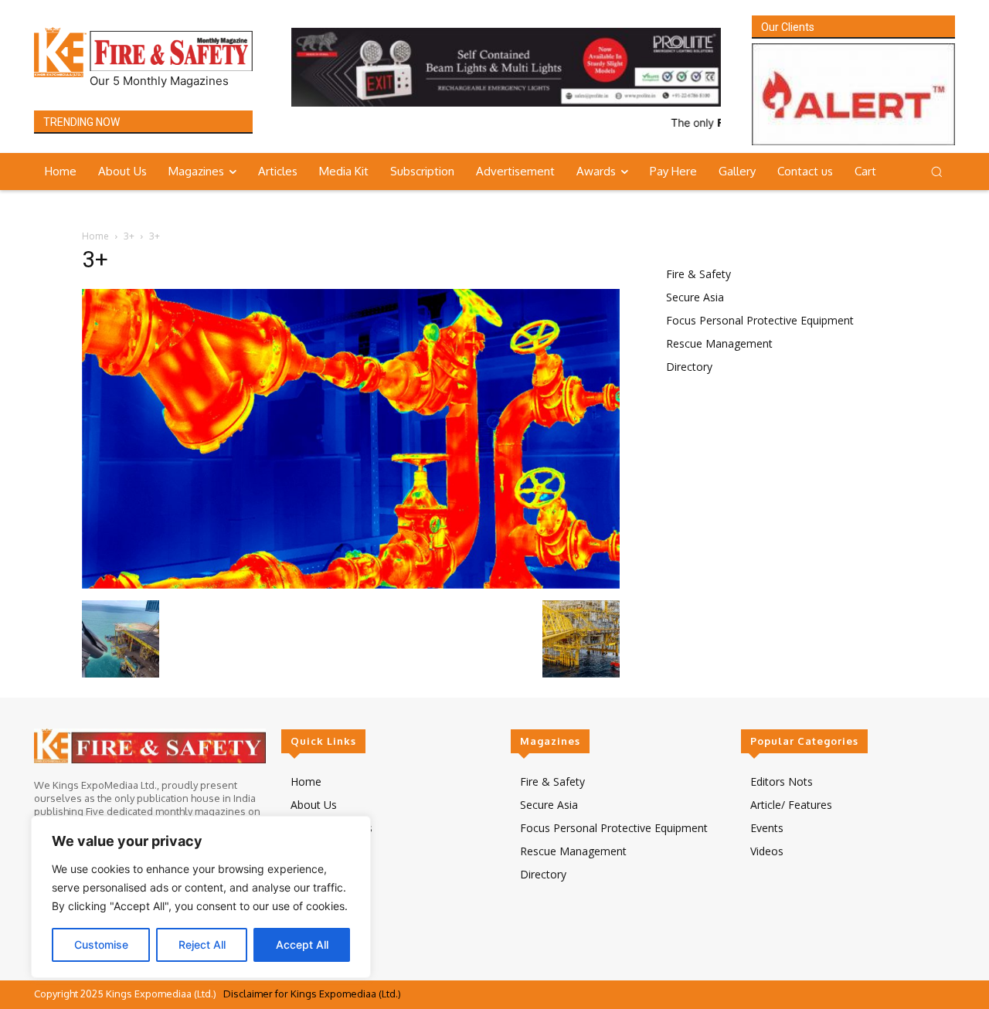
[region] (201, 897)
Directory (689, 366)
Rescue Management (719, 343)
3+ (129, 236)
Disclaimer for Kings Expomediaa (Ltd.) (312, 993)
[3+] (351, 584)
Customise (101, 944)
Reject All (202, 944)
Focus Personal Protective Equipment (760, 320)
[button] (936, 171)
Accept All (302, 944)
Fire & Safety (698, 274)
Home (95, 236)
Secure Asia (695, 297)
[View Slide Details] (506, 67)
